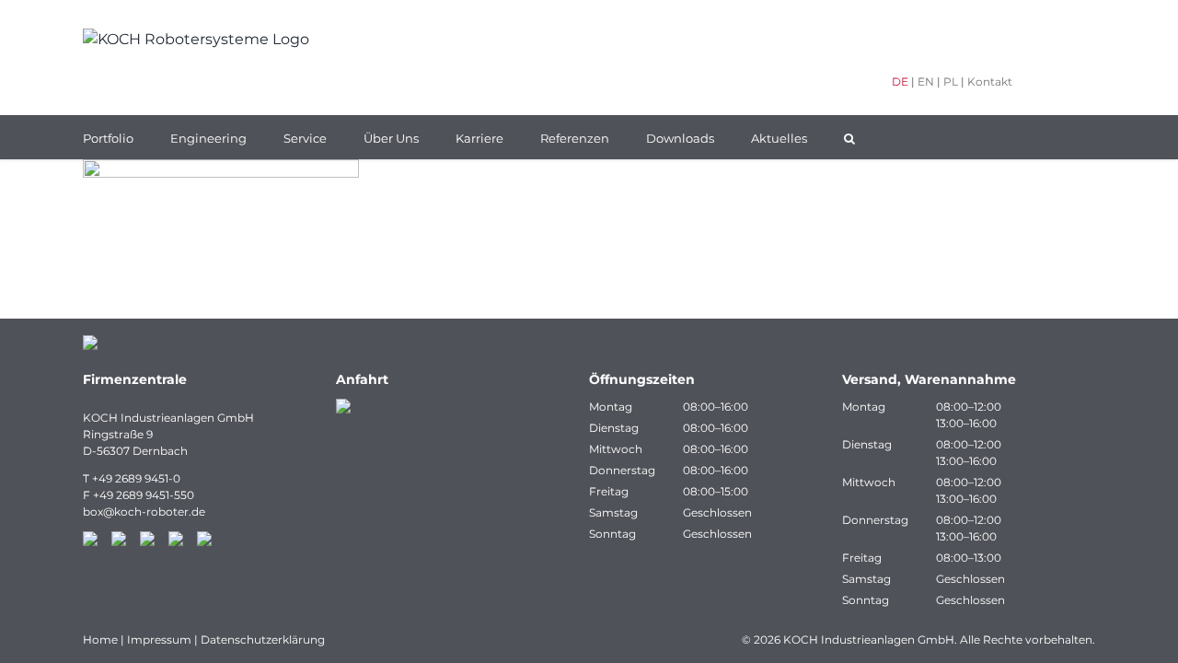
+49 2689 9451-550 (143, 495)
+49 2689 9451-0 (136, 478)
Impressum (159, 639)
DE (900, 81)
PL (950, 81)
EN (926, 81)
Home (100, 639)
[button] (849, 137)
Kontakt (989, 81)
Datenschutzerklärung (263, 639)
